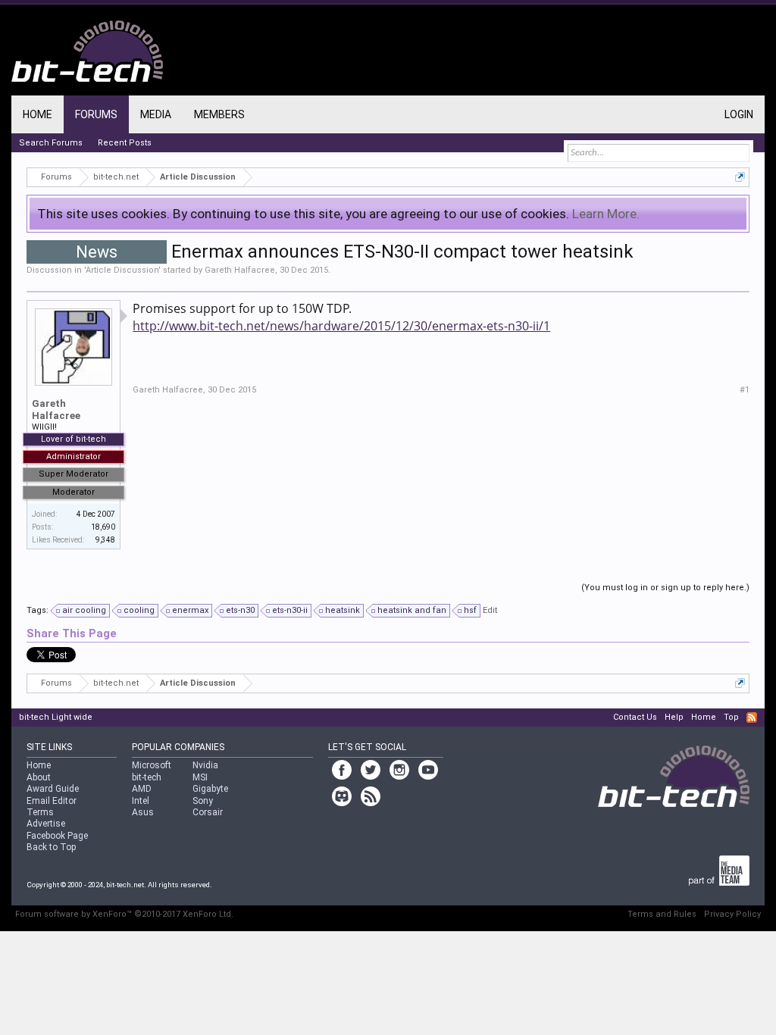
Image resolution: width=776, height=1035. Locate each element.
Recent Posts (125, 143)
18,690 (103, 527)
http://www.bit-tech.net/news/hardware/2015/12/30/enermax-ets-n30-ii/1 (341, 325)
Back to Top (51, 847)
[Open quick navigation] (740, 177)
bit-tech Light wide (55, 717)
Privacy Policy (732, 914)
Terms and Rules (661, 914)
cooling (139, 610)
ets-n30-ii (290, 610)
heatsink (342, 610)
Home (37, 114)
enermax (190, 610)
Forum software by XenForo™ (124, 914)
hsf (470, 610)
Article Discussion (122, 270)
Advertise (46, 823)
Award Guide (53, 788)
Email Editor (52, 801)
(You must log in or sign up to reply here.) (665, 588)
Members (219, 114)
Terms (40, 812)
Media (155, 114)
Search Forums (51, 143)
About (39, 777)
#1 (744, 390)
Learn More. (606, 213)
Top (731, 717)
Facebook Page (57, 835)
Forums (96, 114)
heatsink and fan (411, 610)
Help (674, 717)
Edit (490, 610)
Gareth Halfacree (240, 270)
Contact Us (635, 717)
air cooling (84, 610)
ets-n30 (240, 610)
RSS (751, 717)
